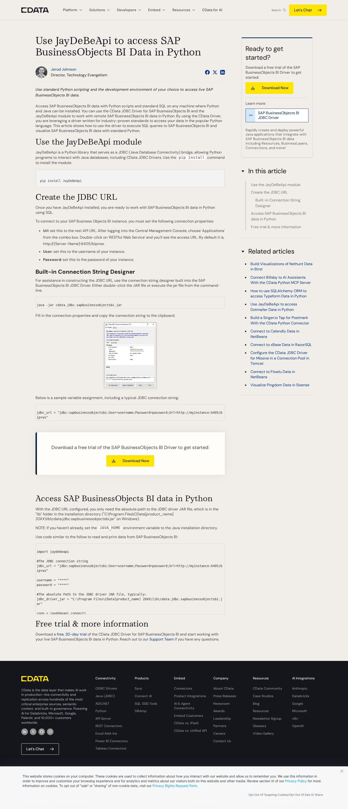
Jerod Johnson (63, 69)
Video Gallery (263, 733)
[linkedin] (24, 731)
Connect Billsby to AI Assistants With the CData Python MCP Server (280, 280)
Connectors (183, 688)
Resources (261, 711)
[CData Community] (50, 731)
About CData (223, 688)
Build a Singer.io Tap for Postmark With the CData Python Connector (279, 320)
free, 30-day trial (72, 634)
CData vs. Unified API (190, 730)
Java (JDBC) (105, 696)
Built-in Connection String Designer (277, 203)
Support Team (161, 639)
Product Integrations (190, 696)
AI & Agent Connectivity (184, 705)
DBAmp (141, 711)
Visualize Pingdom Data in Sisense (279, 385)
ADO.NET (102, 703)
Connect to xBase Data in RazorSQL (281, 344)
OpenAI (297, 726)
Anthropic (300, 688)
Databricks (300, 696)
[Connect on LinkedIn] (222, 72)
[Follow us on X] (215, 72)
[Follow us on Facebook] (207, 72)
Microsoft (299, 711)
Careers (219, 733)
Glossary (259, 726)
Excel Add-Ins (106, 733)
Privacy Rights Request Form (174, 786)
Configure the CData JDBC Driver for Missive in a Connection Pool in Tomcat (279, 358)
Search (276, 10)
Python (100, 711)
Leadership (222, 718)
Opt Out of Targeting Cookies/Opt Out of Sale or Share (286, 795)
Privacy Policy (296, 781)
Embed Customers (188, 716)
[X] (33, 731)
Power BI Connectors (111, 741)
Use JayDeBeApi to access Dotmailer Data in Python (273, 307)
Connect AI (143, 696)
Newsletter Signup (267, 718)
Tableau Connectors (110, 748)
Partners (219, 726)
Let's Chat (303, 10)
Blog (256, 703)
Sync (138, 688)
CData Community (267, 688)
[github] (41, 731)
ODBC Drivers (106, 688)
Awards (219, 711)
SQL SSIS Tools (146, 703)
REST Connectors (108, 726)
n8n (295, 718)
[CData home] (38, 10)
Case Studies (263, 696)
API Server (103, 718)
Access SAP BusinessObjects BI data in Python (278, 216)
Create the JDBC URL (269, 192)
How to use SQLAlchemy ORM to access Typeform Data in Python (278, 293)
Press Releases (224, 696)
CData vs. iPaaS (186, 723)
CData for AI (212, 10)
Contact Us (222, 741)
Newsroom (221, 703)
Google (297, 703)
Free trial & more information (276, 226)
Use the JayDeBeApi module (275, 184)
